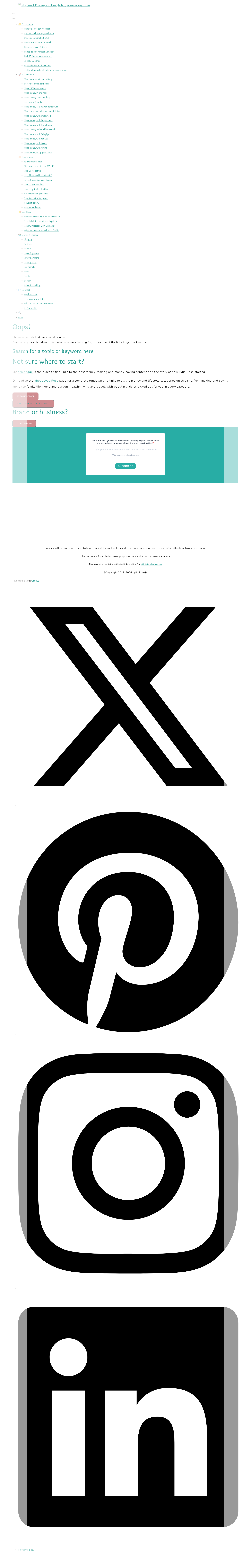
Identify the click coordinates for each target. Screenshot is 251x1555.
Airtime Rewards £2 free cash (37, 65)
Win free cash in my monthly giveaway (42, 216)
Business (28, 244)
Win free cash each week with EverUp (41, 230)
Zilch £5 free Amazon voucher (38, 56)
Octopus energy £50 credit (36, 47)
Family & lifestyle (31, 257)
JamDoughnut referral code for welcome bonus (46, 70)
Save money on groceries (36, 193)
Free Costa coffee (32, 170)
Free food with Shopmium (36, 198)
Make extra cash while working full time (42, 111)
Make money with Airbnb (35, 147)
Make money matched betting (38, 79)
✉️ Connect (24, 290)
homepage (25, 372)
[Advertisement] (125, 514)
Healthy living (30, 262)
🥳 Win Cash (24, 212)
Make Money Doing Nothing (37, 97)
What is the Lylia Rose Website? (39, 303)
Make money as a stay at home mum (41, 106)
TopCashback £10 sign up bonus (39, 33)
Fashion (27, 276)
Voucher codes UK (32, 207)
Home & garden (31, 253)
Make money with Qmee (35, 143)
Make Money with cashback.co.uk (39, 129)
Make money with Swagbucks (38, 125)
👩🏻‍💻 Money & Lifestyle (28, 235)
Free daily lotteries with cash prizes (40, 221)
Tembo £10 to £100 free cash (37, 42)
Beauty (27, 280)
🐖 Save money (25, 157)
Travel (26, 271)
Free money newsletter (35, 299)
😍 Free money (25, 24)
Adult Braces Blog (32, 285)
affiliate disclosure (151, 564)
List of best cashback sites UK (38, 175)
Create (35, 580)
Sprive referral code (33, 161)
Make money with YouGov (36, 138)
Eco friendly (29, 267)
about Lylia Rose (46, 381)
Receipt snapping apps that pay (38, 180)
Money (27, 248)
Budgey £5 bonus (32, 60)
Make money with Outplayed (37, 115)
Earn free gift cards (33, 102)
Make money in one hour (35, 92)
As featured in (30, 308)
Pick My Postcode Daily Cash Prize (39, 225)
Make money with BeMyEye (36, 134)
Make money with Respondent (38, 120)
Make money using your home (38, 152)
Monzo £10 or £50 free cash (37, 28)
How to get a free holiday (36, 189)
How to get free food (34, 184)
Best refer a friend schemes (36, 83)
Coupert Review (31, 202)
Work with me (30, 294)
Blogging (28, 239)
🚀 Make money (26, 74)
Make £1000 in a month (35, 88)
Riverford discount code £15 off (38, 166)
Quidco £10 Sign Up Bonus (36, 38)
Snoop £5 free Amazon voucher (39, 51)
